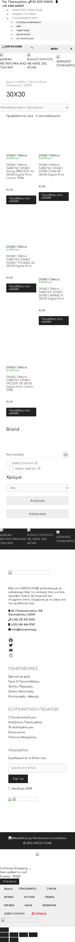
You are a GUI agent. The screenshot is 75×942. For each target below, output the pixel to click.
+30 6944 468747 (13, 6)
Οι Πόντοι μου (25, 39)
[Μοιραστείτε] (37, 655)
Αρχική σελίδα (16, 81)
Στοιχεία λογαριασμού (28, 22)
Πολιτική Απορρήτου (22, 737)
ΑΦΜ (18, 26)
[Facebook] (37, 640)
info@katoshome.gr (24, 629)
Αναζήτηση (37, 501)
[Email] (37, 650)
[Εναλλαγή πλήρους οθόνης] (14, 934)
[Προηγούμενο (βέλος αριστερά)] (4, 939)
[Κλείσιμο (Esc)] (33, 934)
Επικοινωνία (16, 732)
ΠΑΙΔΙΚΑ (49, 897)
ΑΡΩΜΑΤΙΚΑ (49, 905)
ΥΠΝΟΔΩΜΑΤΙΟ (27, 888)
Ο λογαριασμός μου (25, 18)
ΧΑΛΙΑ (28, 905)
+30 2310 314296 (42, 1)
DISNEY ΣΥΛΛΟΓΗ (22, 463)
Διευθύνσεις (23, 34)
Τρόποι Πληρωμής (20, 686)
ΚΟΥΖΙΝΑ (29, 897)
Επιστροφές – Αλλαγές (23, 696)
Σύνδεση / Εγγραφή (24, 14)
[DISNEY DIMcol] (12, 442)
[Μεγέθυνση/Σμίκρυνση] (4, 934)
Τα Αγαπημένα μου (21, 727)
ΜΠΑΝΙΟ (9, 897)
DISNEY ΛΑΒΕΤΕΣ (25, 468)
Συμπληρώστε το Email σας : (27, 758)
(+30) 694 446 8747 (23, 624)
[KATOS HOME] (12, 46)
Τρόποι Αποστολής (21, 691)
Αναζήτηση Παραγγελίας (27, 10)
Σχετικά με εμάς (19, 676)
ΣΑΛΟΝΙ (51, 888)
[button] (8, 186)
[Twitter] (37, 645)
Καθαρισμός (37, 514)
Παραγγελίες (23, 31)
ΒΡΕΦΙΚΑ (9, 905)
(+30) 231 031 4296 (23, 619)
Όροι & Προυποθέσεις (24, 681)
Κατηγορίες (15, 454)
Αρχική (8, 888)
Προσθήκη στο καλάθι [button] (19, 200)
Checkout (9, 881)
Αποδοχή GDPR (22, 788)
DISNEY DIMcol (16, 155)
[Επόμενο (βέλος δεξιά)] (14, 939)
